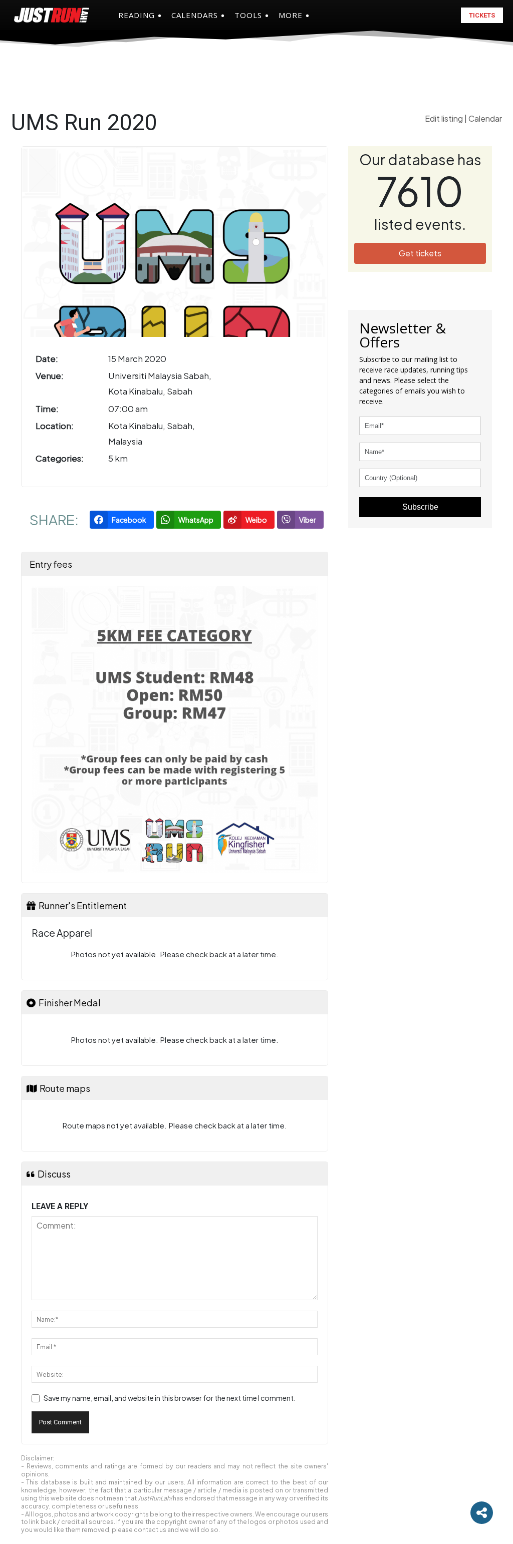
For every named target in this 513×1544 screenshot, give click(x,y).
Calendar (485, 118)
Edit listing (444, 118)
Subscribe (420, 507)
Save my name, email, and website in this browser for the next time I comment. (170, 1397)
